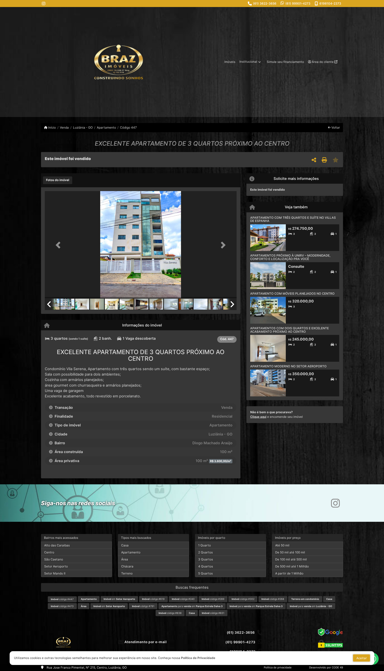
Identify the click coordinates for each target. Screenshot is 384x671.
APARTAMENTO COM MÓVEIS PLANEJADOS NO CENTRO (292, 293)
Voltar (335, 127)
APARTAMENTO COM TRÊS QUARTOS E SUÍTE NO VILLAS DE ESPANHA (293, 219)
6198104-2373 (330, 3)
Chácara (127, 566)
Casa (125, 545)
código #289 (213, 598)
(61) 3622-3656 (264, 3)
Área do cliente (322, 62)
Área (124, 559)
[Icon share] (43, 3)
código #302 (243, 598)
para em (192, 606)
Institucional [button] (248, 61)
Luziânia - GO (83, 127)
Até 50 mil (282, 545)
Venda (64, 127)
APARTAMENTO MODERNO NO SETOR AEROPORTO (288, 366)
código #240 (183, 598)
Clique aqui (258, 417)
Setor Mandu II (54, 573)
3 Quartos (205, 559)
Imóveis (229, 62)
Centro (49, 552)
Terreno (127, 573)
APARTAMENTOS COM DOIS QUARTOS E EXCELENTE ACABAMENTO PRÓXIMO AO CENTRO (289, 329)
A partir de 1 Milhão (289, 573)
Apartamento (106, 127)
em (119, 598)
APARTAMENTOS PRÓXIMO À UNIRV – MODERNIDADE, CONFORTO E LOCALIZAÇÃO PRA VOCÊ (290, 257)
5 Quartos (205, 573)
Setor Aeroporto (56, 566)
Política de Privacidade (198, 658)
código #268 (272, 598)
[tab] (57, 180)
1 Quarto (204, 545)
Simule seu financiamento (285, 62)
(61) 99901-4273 (297, 3)
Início (51, 127)
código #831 (213, 613)
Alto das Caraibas (57, 545)
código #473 (62, 606)
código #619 (153, 598)
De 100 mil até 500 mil (291, 559)
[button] (59, 245)
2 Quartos (205, 552)
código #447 (62, 599)
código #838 (170, 613)
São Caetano (53, 559)
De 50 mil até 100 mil (290, 552)
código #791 (143, 606)
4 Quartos (205, 566)
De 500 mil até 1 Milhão (292, 566)
